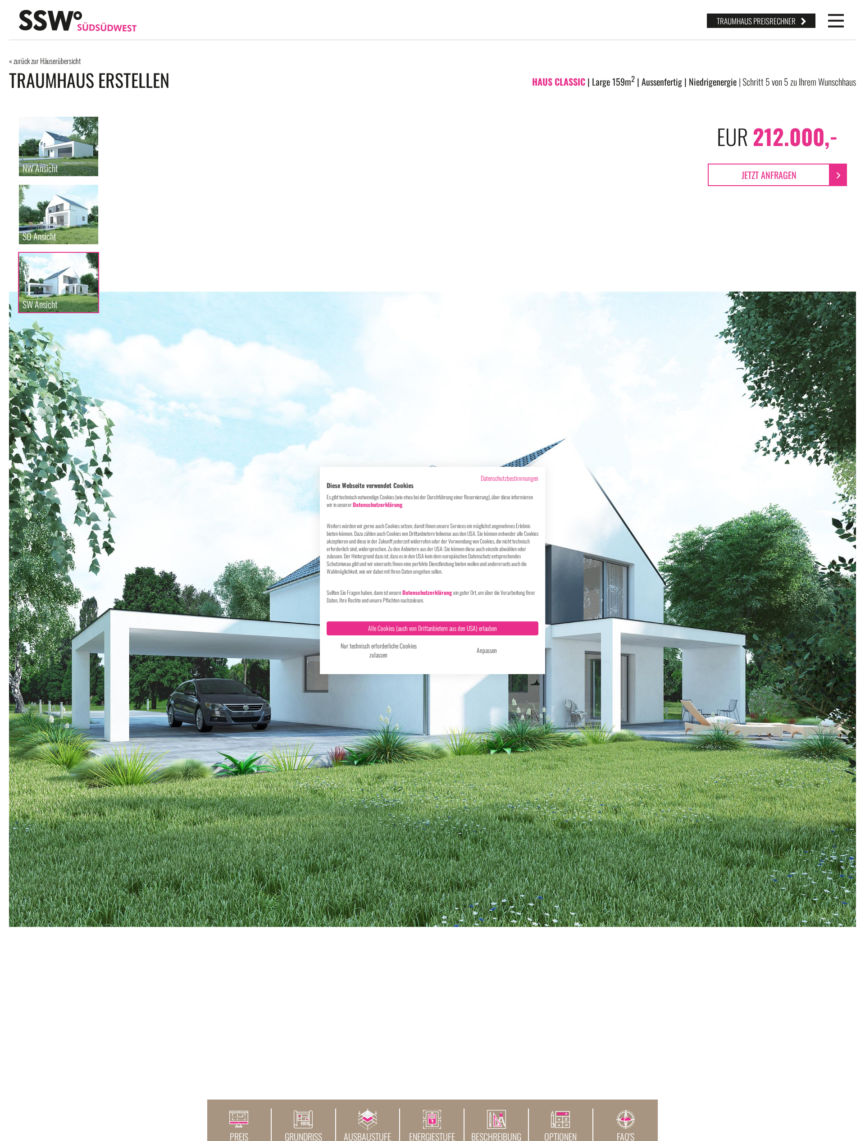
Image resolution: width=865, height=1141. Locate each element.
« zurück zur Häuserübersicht (45, 60)
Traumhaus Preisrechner (756, 21)
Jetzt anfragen (769, 175)
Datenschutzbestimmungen (509, 478)
